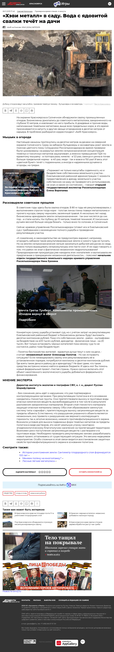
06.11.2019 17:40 (9, 11)
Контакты (26, 600)
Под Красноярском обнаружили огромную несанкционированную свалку (33, 523)
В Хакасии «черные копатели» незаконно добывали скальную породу (87, 514)
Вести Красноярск (102, 104)
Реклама (37, 600)
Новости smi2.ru (12, 591)
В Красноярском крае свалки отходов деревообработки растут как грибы (85, 523)
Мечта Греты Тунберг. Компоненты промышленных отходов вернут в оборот (58, 312)
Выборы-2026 (49, 600)
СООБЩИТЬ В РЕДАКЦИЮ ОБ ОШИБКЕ (74, 600)
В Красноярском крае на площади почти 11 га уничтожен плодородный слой (34, 514)
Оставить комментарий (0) (90, 472)
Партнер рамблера (45, 642)
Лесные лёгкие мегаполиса (38, 461)
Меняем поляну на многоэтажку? (41, 458)
